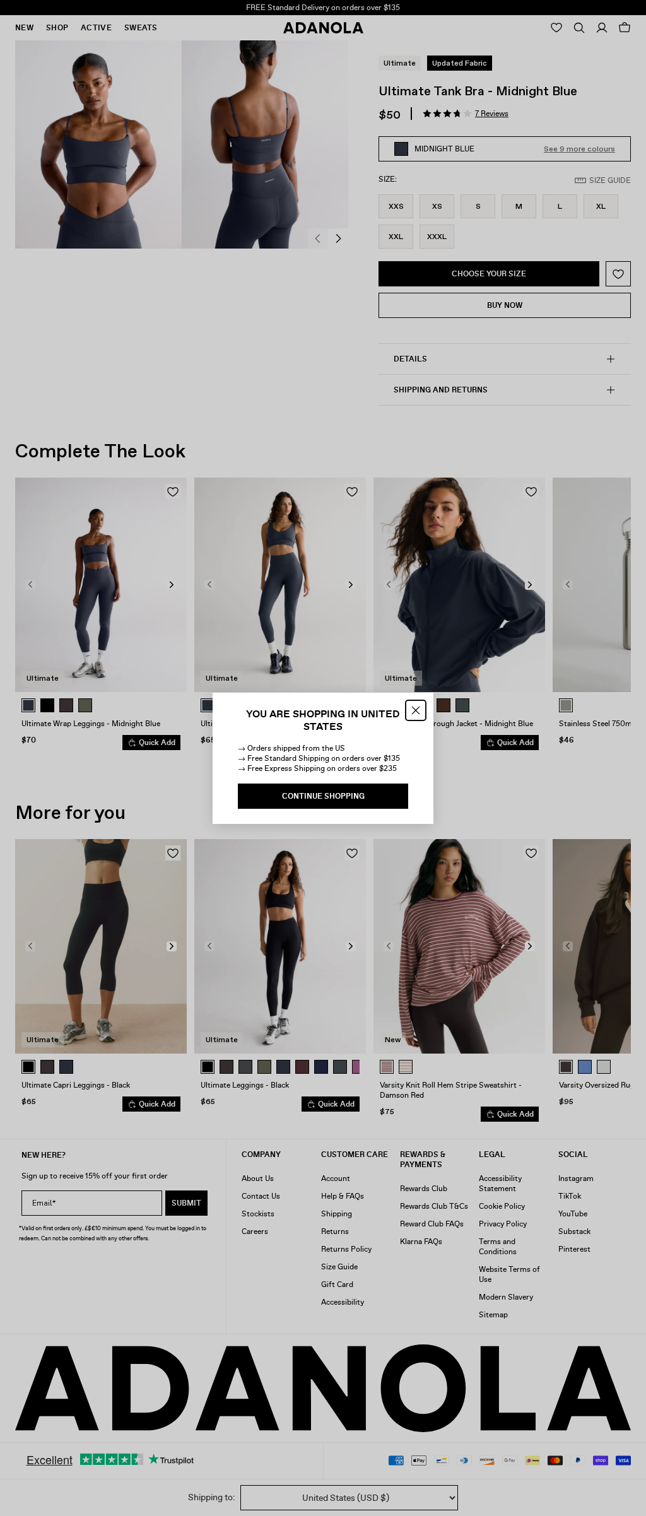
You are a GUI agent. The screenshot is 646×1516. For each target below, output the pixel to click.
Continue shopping (323, 796)
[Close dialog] (416, 710)
